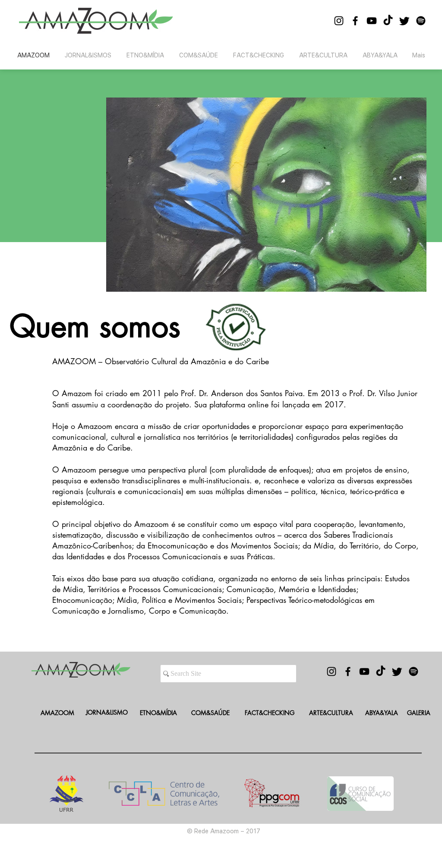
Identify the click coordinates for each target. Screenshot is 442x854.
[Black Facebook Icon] (355, 21)
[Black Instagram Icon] (339, 21)
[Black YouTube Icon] (372, 21)
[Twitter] (404, 21)
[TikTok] (388, 21)
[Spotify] (421, 21)
